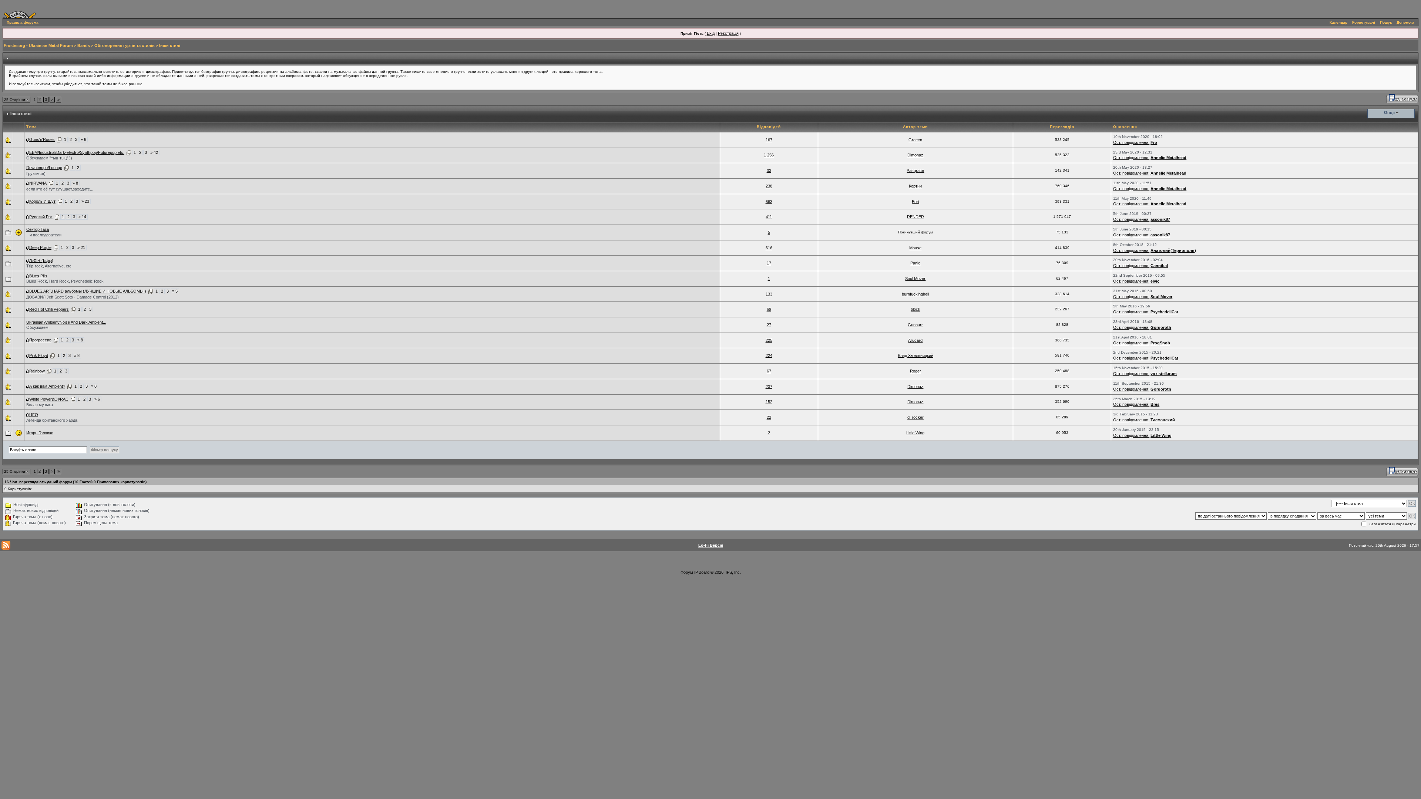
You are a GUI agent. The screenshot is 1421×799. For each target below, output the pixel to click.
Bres (1154, 404)
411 (769, 217)
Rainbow (37, 371)
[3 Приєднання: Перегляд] (27, 355)
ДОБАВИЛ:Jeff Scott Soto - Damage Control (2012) (72, 297)
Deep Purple (40, 247)
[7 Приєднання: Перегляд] (27, 386)
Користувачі (1363, 22)
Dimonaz (915, 155)
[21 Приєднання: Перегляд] (27, 247)
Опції (1389, 112)
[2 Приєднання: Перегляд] (27, 260)
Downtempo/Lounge (44, 167)
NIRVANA (38, 183)
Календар (1338, 22)
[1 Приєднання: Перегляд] (27, 139)
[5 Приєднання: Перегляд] (27, 217)
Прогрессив (40, 340)
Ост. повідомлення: (1131, 142)
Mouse (915, 248)
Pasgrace (915, 170)
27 (769, 325)
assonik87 (1160, 219)
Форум (687, 572)
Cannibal (1159, 265)
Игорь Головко (39, 433)
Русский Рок (41, 217)
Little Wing (915, 433)
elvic (1154, 281)
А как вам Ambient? (47, 386)
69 (769, 309)
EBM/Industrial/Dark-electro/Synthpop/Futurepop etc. (76, 152)
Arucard (915, 340)
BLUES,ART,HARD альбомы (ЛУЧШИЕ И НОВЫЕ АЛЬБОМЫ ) (87, 291)
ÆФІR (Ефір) (41, 260)
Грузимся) (36, 173)
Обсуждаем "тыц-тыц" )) (49, 158)
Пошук (1386, 22)
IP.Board (701, 572)
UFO (33, 414)
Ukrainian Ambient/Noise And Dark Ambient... (66, 322)
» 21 (81, 247)
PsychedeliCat (1164, 312)
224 (769, 355)
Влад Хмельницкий (915, 355)
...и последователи (43, 235)
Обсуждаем (37, 327)
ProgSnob (1160, 343)
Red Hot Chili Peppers (49, 309)
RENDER (915, 217)
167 (769, 140)
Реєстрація (728, 33)
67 (769, 371)
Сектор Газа (37, 229)
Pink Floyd (38, 355)
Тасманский (1162, 420)
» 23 (85, 201)
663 (769, 201)
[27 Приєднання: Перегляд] (27, 291)
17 (769, 263)
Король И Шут (42, 201)
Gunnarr (915, 325)
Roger (915, 371)
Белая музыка (39, 404)
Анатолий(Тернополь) (1173, 250)
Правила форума (22, 22)
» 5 (175, 291)
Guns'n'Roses (42, 139)
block (915, 309)
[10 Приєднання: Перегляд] (27, 201)
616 (769, 248)
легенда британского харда (51, 420)
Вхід (711, 33)
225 (769, 340)
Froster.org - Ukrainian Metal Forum (38, 45)
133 (769, 294)
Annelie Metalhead (1168, 157)
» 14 (82, 217)
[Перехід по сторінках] (59, 139)
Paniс (915, 263)
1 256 (769, 155)
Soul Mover (915, 278)
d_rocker (915, 417)
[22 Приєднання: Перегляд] (27, 152)
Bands (83, 45)
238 (769, 186)
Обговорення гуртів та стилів (124, 45)
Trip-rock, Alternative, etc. (49, 266)
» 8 (75, 183)
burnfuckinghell (915, 294)
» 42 (154, 152)
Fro (1153, 142)
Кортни (915, 186)
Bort (915, 201)
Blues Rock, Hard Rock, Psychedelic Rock (65, 281)
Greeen (915, 140)
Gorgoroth (1160, 327)
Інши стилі (169, 45)
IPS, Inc (733, 572)
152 (769, 402)
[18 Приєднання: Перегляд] (27, 340)
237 (769, 386)
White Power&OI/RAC (48, 399)
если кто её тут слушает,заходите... (59, 189)
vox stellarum (1163, 373)
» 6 (83, 139)
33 (769, 170)
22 (769, 417)
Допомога (1405, 22)
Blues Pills (38, 276)
